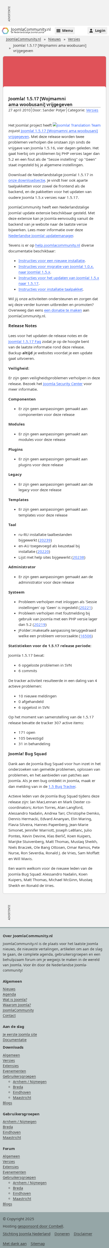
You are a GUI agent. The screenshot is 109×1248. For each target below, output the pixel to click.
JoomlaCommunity (18, 1010)
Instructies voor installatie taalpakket (51, 289)
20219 (39, 624)
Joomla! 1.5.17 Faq (24, 341)
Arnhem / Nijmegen (30, 1081)
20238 (78, 557)
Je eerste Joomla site (20, 1034)
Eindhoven (22, 1092)
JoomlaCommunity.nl (23, 39)
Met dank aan (15, 1243)
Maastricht (22, 1097)
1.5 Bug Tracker (61, 786)
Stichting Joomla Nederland (26, 1233)
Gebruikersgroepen (19, 1076)
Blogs (7, 1102)
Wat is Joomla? (15, 999)
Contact (9, 1015)
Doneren (62, 1233)
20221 (85, 607)
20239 (45, 540)
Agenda (9, 994)
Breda (18, 1087)
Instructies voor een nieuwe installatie (52, 260)
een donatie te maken (63, 310)
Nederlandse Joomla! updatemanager (40, 235)
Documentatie (15, 1039)
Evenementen (14, 1071)
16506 (86, 635)
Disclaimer (83, 1233)
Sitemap (38, 1243)
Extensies (11, 1065)
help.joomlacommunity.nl (57, 245)
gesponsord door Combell (40, 1226)
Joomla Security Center (63, 383)
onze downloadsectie (26, 180)
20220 (43, 551)
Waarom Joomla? (17, 1004)
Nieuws (54, 39)
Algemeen (11, 1055)
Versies (74, 39)
